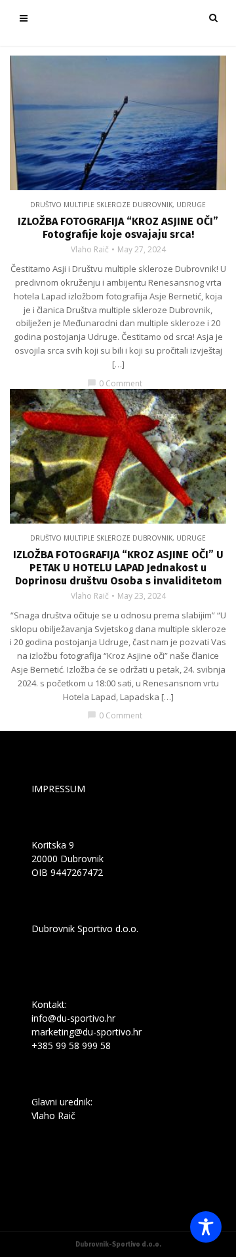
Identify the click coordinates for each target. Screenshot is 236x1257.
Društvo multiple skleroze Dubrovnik (101, 204)
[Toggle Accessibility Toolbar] (206, 1227)
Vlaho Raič (90, 249)
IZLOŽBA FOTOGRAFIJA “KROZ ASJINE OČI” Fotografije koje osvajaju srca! (118, 228)
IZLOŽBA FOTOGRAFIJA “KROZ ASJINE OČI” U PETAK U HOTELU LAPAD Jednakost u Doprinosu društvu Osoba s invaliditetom (118, 567)
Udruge (191, 204)
